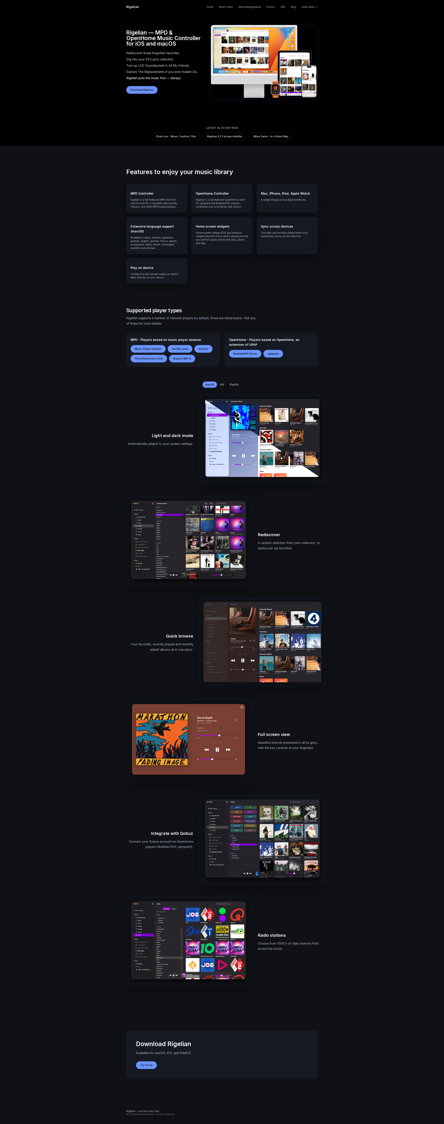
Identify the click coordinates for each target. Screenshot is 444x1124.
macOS (209, 384)
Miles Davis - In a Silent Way (271, 136)
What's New (226, 6)
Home (210, 6)
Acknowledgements (249, 6)
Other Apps (310, 6)
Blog (293, 6)
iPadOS (234, 384)
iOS (222, 384)
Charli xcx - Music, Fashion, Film (176, 136)
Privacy (271, 6)
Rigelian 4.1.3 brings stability (224, 136)
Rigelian (132, 7)
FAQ (283, 6)
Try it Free (146, 1065)
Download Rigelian (141, 89)
